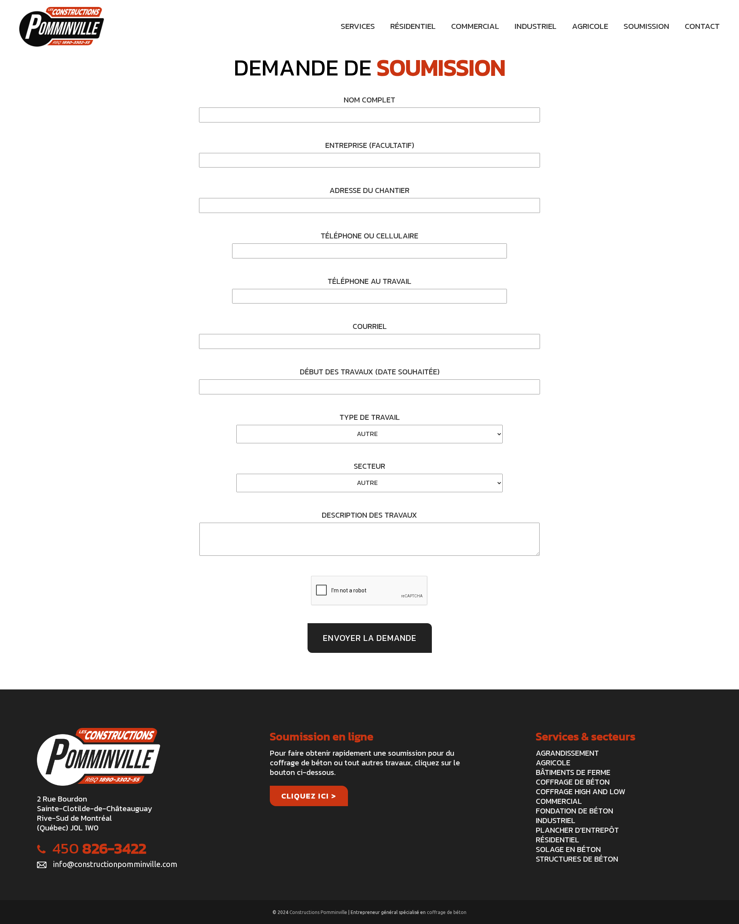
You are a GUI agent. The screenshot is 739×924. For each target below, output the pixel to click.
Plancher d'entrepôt (577, 830)
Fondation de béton (574, 811)
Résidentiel (557, 839)
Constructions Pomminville (318, 912)
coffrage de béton (446, 912)
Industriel (555, 820)
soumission (646, 26)
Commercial (559, 801)
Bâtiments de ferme (573, 772)
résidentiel (413, 26)
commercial (475, 26)
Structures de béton (577, 859)
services (358, 26)
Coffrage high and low (580, 791)
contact (702, 26)
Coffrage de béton (573, 782)
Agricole (553, 762)
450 (99, 848)
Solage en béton (568, 849)
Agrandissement (567, 753)
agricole (590, 26)
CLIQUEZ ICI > (308, 796)
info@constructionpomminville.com (115, 864)
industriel (536, 26)
